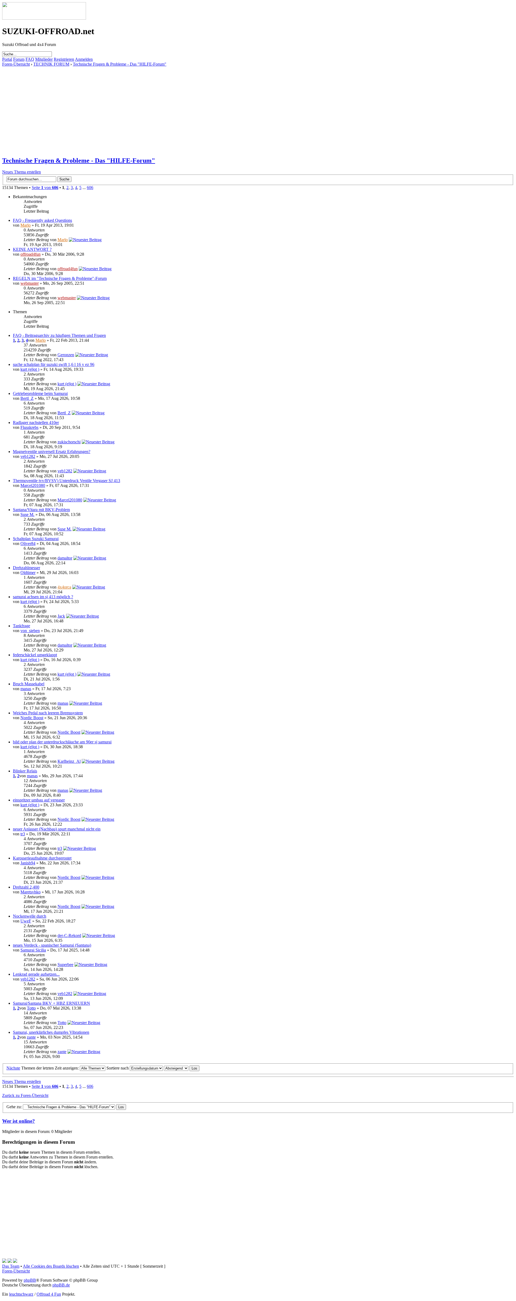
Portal (7, 59)
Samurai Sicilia (33, 950)
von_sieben (30, 630)
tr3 (22, 834)
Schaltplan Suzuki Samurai (36, 538)
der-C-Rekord (69, 935)
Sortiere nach (118, 1068)
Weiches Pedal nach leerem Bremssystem (48, 713)
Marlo (25, 225)
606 (90, 187)
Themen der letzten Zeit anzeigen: (50, 1068)
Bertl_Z (27, 398)
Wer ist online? (18, 1121)
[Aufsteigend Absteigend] (181, 1068)
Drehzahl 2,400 (26, 887)
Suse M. (27, 514)
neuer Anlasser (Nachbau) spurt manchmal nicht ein (57, 829)
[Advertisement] (163, 104)
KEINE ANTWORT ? (32, 249)
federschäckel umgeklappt (35, 655)
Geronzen (66, 354)
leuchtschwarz (21, 1294)
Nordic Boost (31, 717)
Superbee (65, 964)
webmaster (29, 283)
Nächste (13, 1068)
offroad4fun (30, 254)
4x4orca (64, 587)
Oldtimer (27, 572)
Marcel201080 (32, 485)
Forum (18, 59)
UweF (25, 921)
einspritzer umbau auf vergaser (39, 800)
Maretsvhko (30, 892)
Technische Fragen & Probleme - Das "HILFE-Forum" (119, 64)
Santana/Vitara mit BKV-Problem (41, 509)
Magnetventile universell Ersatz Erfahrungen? (51, 451)
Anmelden (84, 59)
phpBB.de (61, 1285)
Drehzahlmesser (26, 567)
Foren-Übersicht (16, 64)
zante (31, 1037)
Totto (31, 1008)
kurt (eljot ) (29, 369)
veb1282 (27, 456)
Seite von (45, 187)
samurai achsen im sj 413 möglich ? (43, 596)
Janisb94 (27, 863)
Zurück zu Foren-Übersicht (25, 1095)
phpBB (30, 1280)
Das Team (10, 1266)
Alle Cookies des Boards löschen (51, 1266)
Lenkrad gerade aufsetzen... (36, 974)
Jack (61, 616)
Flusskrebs (29, 427)
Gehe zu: (14, 1106)
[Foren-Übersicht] (44, 18)
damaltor (65, 558)
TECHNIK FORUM (51, 64)
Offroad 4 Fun (49, 1294)
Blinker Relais (25, 771)
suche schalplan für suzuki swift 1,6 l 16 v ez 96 (53, 364)
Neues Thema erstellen (21, 172)
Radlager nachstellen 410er (36, 422)
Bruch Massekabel (28, 684)
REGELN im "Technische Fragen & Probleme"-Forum (60, 278)
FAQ (30, 59)
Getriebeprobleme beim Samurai (40, 393)
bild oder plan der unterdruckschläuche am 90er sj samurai (62, 742)
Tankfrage (21, 625)
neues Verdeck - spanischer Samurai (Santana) (52, 945)
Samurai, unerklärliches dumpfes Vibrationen (51, 1032)
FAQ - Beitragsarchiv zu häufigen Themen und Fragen (59, 335)
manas (25, 688)
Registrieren (64, 59)
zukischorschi (69, 442)
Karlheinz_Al (69, 761)
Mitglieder (44, 59)
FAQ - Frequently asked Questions (42, 220)
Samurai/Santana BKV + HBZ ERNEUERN (51, 1003)
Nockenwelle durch (29, 916)
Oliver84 (27, 543)
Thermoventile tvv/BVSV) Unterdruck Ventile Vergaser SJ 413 (66, 480)
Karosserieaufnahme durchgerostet (42, 858)
